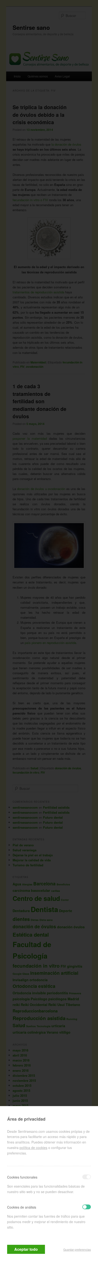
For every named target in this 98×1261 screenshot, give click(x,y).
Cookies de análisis (21, 1207)
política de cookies (33, 1147)
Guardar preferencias (77, 1249)
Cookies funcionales (22, 1177)
